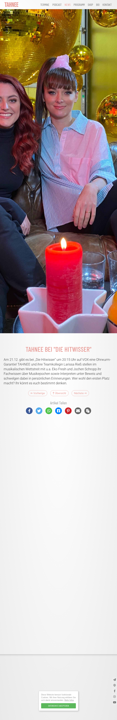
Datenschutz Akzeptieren (58, 705)
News (68, 4)
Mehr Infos (69, 700)
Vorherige (39, 393)
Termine (44, 4)
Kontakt (107, 4)
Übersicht (60, 393)
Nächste (79, 393)
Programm (79, 4)
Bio (97, 4)
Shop (90, 4)
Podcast (57, 4)
